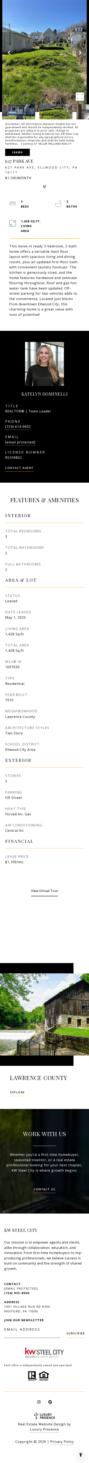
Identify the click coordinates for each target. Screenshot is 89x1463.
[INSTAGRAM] (39, 1402)
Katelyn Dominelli (44, 394)
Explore (17, 1092)
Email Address (22, 1329)
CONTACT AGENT (19, 468)
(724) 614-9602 (18, 426)
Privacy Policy (62, 1441)
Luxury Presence (44, 1429)
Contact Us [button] (44, 1189)
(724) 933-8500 (16, 1293)
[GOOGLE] (50, 1402)
